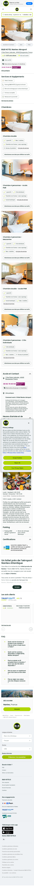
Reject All (17, 463)
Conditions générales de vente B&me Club (12, 854)
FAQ (3, 767)
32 (29, 38)
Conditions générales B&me (9, 857)
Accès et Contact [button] (11, 373)
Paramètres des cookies (8, 865)
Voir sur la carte (24, 55)
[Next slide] (31, 121)
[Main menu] (3, 9)
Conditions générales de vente (9, 849)
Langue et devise (7, 732)
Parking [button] (6, 527)
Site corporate (5, 782)
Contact (4, 770)
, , (16, 52)
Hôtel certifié (7, 60)
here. (25, 447)
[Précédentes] (3, 629)
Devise (4, 745)
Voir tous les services (7, 100)
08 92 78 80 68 (7, 67)
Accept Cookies (17, 458)
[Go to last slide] (3, 121)
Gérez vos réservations (7, 772)
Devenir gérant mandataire (8, 785)
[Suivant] (31, 629)
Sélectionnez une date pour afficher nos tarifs (17, 154)
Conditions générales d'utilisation (10, 846)
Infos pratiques (5, 70)
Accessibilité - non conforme (9, 873)
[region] (17, 445)
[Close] (29, 423)
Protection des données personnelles (11, 851)
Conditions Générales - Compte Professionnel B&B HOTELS (16, 870)
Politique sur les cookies (8, 862)
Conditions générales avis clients (10, 859)
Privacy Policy (12, 452)
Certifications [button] (9, 539)
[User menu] (31, 9)
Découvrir (17, 709)
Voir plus (17, 587)
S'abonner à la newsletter (17, 757)
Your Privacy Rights (17, 468)
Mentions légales (6, 867)
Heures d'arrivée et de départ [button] (13, 418)
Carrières (4, 790)
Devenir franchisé (6, 787)
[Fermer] (1, 3)
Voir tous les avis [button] (6, 625)
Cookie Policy (20, 452)
